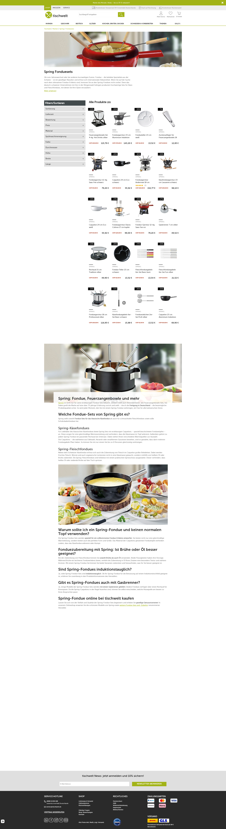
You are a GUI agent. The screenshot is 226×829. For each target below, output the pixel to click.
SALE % (177, 24)
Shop (47, 8)
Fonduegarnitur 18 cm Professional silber (98, 316)
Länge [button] (48, 164)
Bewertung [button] (50, 120)
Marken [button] (49, 24)
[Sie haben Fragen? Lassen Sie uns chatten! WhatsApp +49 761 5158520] (46, 821)
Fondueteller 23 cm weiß (143, 136)
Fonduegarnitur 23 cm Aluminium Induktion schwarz (121, 136)
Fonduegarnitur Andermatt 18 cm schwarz (142, 181)
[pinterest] (61, 821)
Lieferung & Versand (86, 801)
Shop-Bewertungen (86, 812)
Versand (101, 822)
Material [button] (49, 131)
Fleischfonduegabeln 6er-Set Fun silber (167, 271)
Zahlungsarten (84, 803)
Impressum (117, 807)
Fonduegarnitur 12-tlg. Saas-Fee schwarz (98, 181)
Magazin (56, 8)
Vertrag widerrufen (54, 812)
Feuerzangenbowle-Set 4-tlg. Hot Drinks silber (98, 136)
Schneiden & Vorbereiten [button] (142, 24)
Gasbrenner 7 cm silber (168, 225)
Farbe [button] (48, 142)
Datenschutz (117, 801)
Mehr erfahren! (50, 91)
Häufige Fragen (84, 810)
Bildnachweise (118, 810)
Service (66, 8)
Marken (55, 29)
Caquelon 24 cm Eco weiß (97, 226)
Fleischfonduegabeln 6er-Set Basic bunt (143, 271)
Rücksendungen (84, 805)
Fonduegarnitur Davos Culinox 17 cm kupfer (121, 226)
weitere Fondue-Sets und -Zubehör (134, 605)
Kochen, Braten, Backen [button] (113, 24)
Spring (62, 29)
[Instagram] (56, 821)
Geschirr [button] (65, 24)
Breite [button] (48, 158)
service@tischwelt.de (53, 807)
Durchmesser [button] (51, 147)
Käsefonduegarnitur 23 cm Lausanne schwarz (168, 181)
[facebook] (51, 821)
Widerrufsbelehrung (120, 805)
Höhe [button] (48, 153)
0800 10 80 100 (52, 801)
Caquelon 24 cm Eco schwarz (120, 181)
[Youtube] (66, 821)
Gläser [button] (92, 24)
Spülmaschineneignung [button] (56, 136)
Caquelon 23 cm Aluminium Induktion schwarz (167, 316)
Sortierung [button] (50, 109)
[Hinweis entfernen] (222, 2)
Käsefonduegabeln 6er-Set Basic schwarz (121, 316)
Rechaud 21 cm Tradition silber (95, 271)
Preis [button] (48, 125)
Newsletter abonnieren (149, 784)
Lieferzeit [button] (50, 114)
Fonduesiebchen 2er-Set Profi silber (144, 316)
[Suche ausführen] (121, 14)
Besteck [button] (79, 24)
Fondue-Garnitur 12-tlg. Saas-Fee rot (145, 226)
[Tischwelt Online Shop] (56, 14)
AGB (114, 803)
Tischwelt (47, 29)
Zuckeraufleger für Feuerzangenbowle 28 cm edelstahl (168, 136)
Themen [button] (163, 24)
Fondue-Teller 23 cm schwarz (120, 271)
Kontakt (81, 814)
